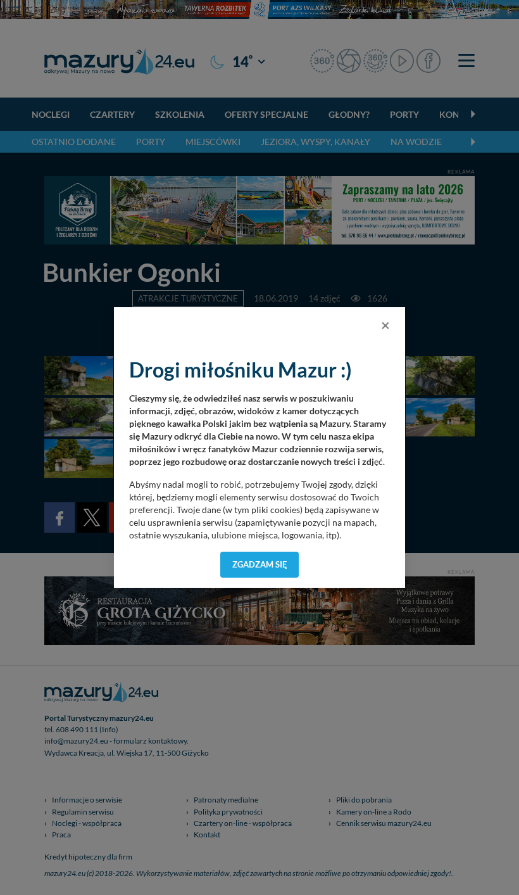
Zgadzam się (259, 564)
